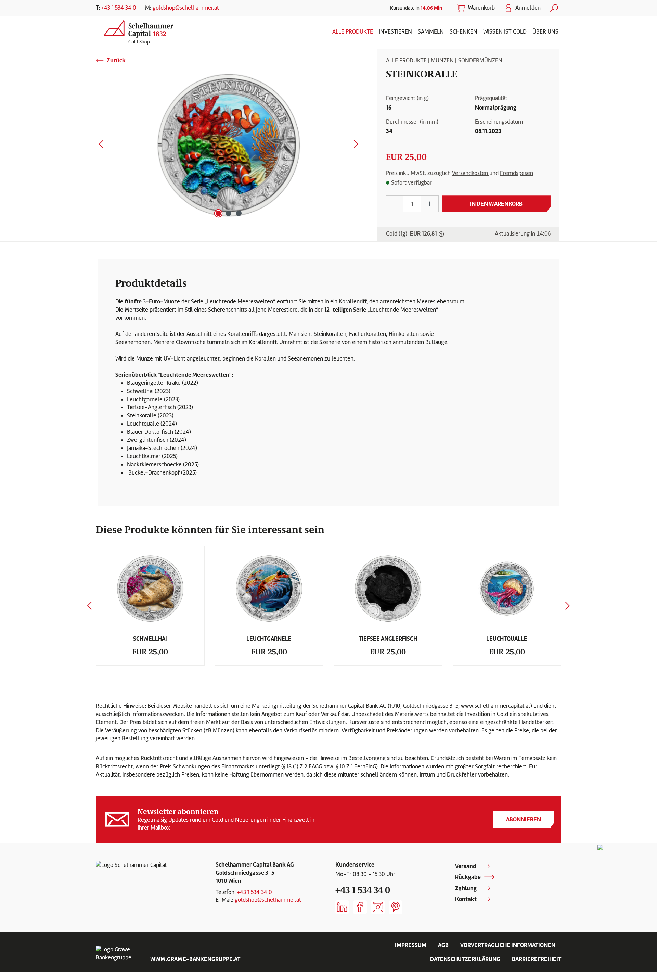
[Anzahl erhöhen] (430, 203)
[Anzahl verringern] (395, 203)
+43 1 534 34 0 (118, 7)
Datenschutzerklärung (465, 959)
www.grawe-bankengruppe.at (195, 959)
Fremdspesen (516, 173)
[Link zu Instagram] (378, 907)
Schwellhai (150, 638)
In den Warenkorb (496, 203)
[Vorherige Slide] (89, 605)
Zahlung (466, 888)
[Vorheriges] (101, 146)
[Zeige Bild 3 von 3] (239, 213)
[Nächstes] (356, 146)
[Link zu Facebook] (360, 907)
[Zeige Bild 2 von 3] (228, 213)
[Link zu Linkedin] (342, 907)
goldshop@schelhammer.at (186, 7)
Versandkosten (470, 173)
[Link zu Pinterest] (395, 907)
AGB (443, 945)
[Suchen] (554, 8)
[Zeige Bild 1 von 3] (218, 213)
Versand (465, 866)
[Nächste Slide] (568, 605)
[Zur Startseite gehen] (152, 31)
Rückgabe (468, 877)
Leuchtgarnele (269, 638)
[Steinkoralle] (228, 145)
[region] (229, 145)
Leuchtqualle (506, 638)
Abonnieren (523, 819)
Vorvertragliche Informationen (507, 945)
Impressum (410, 945)
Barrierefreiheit (536, 959)
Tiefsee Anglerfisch (388, 638)
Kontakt (466, 899)
